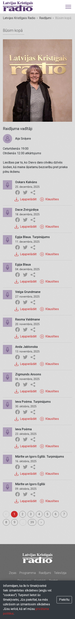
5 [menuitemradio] (47, 514)
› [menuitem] (41, 522)
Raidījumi (45, 18)
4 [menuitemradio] (39, 514)
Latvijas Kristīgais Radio (19, 18)
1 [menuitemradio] (14, 514)
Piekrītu (64, 599)
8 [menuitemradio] (6, 522)
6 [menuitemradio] (56, 514)
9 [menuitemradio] (14, 522)
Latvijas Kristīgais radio (18, 6)
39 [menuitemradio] (32, 522)
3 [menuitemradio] (31, 514)
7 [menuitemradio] (64, 514)
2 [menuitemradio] (22, 514)
